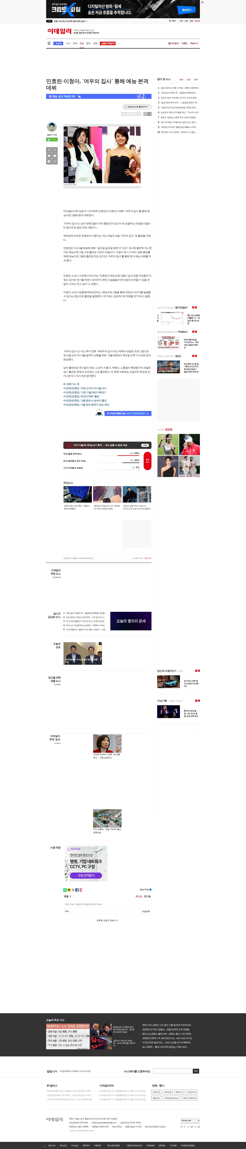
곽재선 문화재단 (189, 1098)
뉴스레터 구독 (137, 558)
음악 (88, 43)
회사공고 (63, 1145)
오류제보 (161, 1145)
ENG (174, 21)
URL (55, 161)
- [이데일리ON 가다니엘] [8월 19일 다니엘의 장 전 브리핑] (122, 1099)
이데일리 (73, 31)
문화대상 (156, 1092)
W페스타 (179, 1092)
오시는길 (74, 1145)
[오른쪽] (100, 643)
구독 (181, 21)
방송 (82, 43)
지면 (186, 21)
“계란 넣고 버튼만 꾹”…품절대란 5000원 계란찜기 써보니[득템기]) (91, 613)
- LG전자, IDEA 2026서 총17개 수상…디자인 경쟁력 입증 (69, 1099)
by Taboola (57, 577)
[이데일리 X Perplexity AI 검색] (98, 96)
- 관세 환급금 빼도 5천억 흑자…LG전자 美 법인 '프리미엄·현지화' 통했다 (70, 1095)
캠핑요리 (156, 1098)
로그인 (197, 21)
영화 (95, 43)
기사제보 (173, 1145)
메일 (49, 156)
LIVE (49, 21)
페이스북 (49, 150)
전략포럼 (168, 1092)
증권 (188, 79)
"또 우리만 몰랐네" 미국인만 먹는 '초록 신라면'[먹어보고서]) (88, 621)
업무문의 (86, 1145)
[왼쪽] (97, 643)
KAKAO (49, 161)
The (194, 43)
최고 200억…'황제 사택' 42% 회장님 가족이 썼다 (163, 1047)
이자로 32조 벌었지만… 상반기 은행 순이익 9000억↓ (165, 1042)
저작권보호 (150, 1145)
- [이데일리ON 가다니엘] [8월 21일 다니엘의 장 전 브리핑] (122, 1091)
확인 (196, 1071)
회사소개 (51, 1145)
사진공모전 (191, 1092)
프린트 (55, 156)
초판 (191, 21)
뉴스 (181, 79)
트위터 (55, 150)
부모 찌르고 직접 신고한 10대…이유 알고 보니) (83, 617)
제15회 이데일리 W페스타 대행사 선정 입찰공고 (79, 1071)
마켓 (184, 43)
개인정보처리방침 (187, 1145)
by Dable (57, 685)
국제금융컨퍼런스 (171, 1098)
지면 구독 (147, 558)
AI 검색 (58, 43)
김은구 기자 (52, 135)
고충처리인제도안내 (134, 1145)
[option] (123, 12)
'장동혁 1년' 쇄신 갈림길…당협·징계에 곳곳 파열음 (164, 1029)
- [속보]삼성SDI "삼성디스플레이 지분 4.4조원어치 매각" (68, 1091)
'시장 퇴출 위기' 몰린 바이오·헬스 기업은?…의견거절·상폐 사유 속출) (92, 629)
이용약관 (97, 1145)
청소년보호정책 (113, 1145)
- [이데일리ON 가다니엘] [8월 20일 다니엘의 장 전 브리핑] (122, 1095)
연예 (75, 43)
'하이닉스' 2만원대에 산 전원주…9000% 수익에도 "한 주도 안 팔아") (92, 625)
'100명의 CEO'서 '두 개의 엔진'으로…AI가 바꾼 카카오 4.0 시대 (170, 1038)
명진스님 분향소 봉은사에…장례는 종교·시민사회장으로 (167, 1034)
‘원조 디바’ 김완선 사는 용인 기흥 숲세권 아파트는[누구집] (168, 1025)
